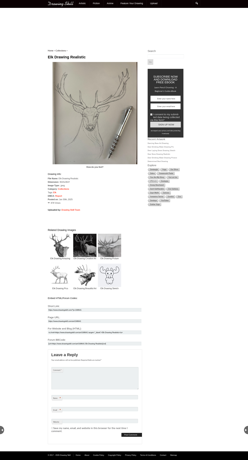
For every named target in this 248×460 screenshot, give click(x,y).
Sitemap (173, 455)
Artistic (82, 3)
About (86, 455)
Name (57, 398)
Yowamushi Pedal (166, 173)
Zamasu (166, 193)
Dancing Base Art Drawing (158, 143)
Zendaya (153, 200)
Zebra (152, 173)
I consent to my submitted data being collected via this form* (165, 117)
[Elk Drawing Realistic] (95, 163)
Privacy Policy (130, 455)
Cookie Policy (98, 455)
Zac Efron (174, 169)
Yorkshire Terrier (156, 197)
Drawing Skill (65, 455)
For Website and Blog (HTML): (65, 328)
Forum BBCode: (57, 339)
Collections (63, 189)
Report (58, 196)
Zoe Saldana (173, 189)
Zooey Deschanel (157, 185)
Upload (153, 3)
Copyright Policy (114, 455)
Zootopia (164, 181)
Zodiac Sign (155, 204)
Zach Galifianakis (157, 189)
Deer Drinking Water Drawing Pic (161, 147)
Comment (57, 370)
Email (57, 410)
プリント (153, 181)
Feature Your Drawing (132, 3)
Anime (110, 3)
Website (56, 422)
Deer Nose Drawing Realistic (159, 154)
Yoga (164, 169)
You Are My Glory (157, 177)
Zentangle (154, 169)
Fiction (96, 3)
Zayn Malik (154, 193)
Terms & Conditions (148, 455)
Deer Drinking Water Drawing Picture (162, 158)
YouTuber (165, 200)
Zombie (171, 197)
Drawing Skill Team (70, 210)
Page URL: (54, 317)
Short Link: (54, 306)
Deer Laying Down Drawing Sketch (161, 150)
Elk (54, 192)
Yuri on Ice (172, 177)
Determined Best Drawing (158, 161)
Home (78, 455)
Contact (163, 455)
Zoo (179, 197)
